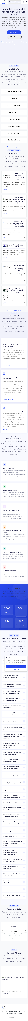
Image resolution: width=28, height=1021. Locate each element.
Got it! (16, 666)
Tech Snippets (15, 37)
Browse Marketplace (9, 399)
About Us (4, 1011)
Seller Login (10, 1013)
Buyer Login (22, 1011)
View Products (13, 32)
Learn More (6, 365)
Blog (15, 1013)
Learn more (16, 669)
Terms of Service (13, 1011)
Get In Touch (7, 429)
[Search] (24, 2)
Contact (20, 1013)
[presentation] (2, 930)
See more (22, 938)
